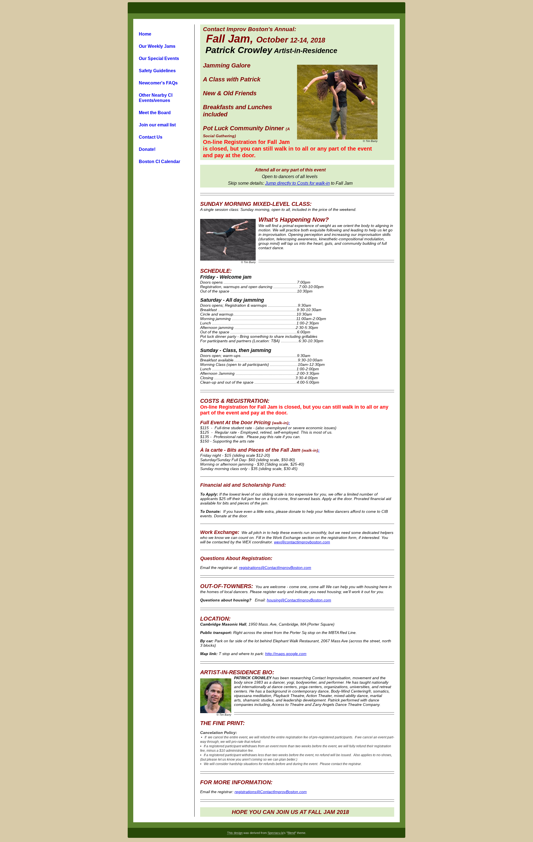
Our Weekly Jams (157, 46)
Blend (291, 832)
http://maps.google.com (285, 653)
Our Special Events (159, 58)
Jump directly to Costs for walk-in (297, 183)
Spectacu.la (275, 832)
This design (235, 832)
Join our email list (157, 124)
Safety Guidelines (157, 70)
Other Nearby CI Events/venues (155, 98)
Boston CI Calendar (159, 161)
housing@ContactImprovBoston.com (299, 600)
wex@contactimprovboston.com (302, 542)
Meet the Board (155, 112)
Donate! (147, 149)
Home (145, 33)
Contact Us (150, 136)
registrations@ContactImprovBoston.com (275, 567)
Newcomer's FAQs (158, 82)
